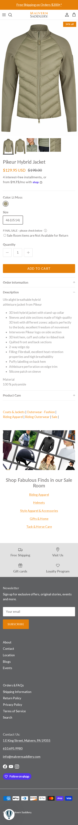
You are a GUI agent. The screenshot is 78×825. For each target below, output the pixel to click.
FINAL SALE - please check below (22, 230)
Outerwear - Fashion (41, 412)
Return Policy (12, 698)
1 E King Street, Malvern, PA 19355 (26, 740)
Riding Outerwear (37, 417)
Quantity (9, 244)
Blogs (7, 662)
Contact (8, 648)
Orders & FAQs (13, 685)
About (7, 642)
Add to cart (39, 268)
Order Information (15, 282)
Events (7, 668)
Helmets (39, 503)
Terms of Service (14, 711)
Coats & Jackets (14, 412)
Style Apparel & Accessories (39, 511)
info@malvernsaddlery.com (21, 757)
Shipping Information (17, 692)
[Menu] (4, 15)
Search (7, 717)
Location (9, 655)
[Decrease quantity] (7, 252)
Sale (54, 417)
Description (11, 292)
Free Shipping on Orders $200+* (39, 5)
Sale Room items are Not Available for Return (37, 235)
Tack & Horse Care (39, 527)
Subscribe (16, 624)
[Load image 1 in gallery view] (39, 78)
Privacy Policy (12, 704)
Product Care (12, 395)
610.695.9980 (12, 748)
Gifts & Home (39, 519)
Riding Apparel (13, 417)
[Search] (12, 15)
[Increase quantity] (28, 252)
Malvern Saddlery (21, 812)
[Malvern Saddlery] (39, 15)
